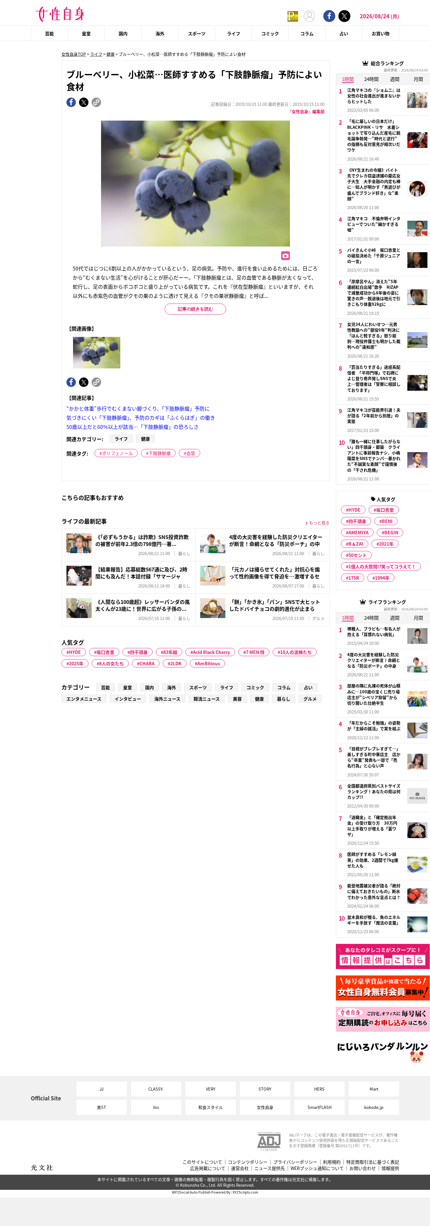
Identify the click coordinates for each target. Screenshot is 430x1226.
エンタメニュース (83, 698)
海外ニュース (167, 698)
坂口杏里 (105, 652)
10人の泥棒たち (296, 652)
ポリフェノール (117, 453)
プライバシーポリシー (295, 1162)
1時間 (348, 79)
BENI (387, 521)
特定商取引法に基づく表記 (372, 1162)
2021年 (386, 544)
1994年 (382, 578)
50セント (357, 555)
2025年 (76, 663)
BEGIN (391, 532)
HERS (319, 1089)
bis (156, 1107)
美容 (237, 698)
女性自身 (265, 1107)
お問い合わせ (362, 1168)
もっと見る (319, 522)
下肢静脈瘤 (160, 453)
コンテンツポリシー (248, 1162)
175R (353, 578)
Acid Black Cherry (211, 652)
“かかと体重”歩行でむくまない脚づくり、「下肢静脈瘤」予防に (138, 408)
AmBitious (208, 663)
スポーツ (197, 33)
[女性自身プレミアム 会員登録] (292, 16)
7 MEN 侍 (255, 652)
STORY (264, 1089)
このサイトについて (202, 1162)
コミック (270, 33)
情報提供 (390, 1168)
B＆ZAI (355, 544)
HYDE (75, 652)
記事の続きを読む (195, 308)
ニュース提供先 (269, 1168)
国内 (123, 33)
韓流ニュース (207, 698)
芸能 (49, 33)
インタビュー (128, 698)
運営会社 (240, 1168)
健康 (110, 54)
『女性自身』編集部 (306, 111)
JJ (101, 1089)
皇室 (86, 33)
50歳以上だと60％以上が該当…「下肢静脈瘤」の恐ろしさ (132, 426)
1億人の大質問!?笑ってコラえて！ (382, 566)
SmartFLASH (319, 1107)
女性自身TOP (73, 54)
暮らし (283, 698)
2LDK (176, 663)
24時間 (371, 79)
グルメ (310, 698)
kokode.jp (373, 1107)
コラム (307, 33)
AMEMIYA (358, 532)
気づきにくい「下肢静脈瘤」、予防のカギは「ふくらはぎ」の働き (140, 417)
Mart (374, 1089)
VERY (210, 1089)
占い (343, 33)
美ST (101, 1107)
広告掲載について (207, 1168)
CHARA (147, 663)
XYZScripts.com (245, 1192)
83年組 (170, 652)
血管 (190, 453)
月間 (418, 79)
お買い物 (380, 33)
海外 (160, 33)
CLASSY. (156, 1089)
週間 (394, 79)
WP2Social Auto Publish (191, 1192)
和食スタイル (210, 1107)
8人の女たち (111, 663)
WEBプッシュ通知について (317, 1168)
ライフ (233, 33)
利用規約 (332, 1162)
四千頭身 (139, 652)
